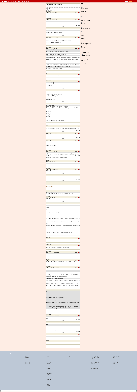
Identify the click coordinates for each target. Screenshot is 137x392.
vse (47, 5)
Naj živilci (48, 374)
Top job (48, 384)
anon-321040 (47, 18)
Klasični (48, 4)
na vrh (63, 26)
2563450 (47, 90)
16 (52, 10)
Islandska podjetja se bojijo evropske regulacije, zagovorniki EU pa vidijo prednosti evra (85, 60)
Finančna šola (48, 363)
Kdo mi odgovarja (54, 4)
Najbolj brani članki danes (84, 32)
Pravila (51, 3)
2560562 (56, 12)
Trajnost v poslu (49, 385)
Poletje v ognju (83, 23)
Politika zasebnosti (27, 362)
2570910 (47, 260)
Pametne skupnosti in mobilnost (51, 378)
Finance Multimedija (49, 362)
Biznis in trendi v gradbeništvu (94, 368)
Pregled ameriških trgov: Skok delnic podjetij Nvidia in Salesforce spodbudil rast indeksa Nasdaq (86, 29)
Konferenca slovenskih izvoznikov (95, 367)
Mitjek (54, 12)
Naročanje (26, 356)
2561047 (47, 48)
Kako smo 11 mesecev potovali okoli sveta (85, 17)
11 (49, 10)
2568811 (47, 169)
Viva (69, 356)
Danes (11, 1)
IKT (47, 367)
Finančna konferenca (93, 358)
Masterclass (27, 1)
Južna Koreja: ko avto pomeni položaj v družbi (86, 14)
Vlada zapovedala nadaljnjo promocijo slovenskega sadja (86, 63)
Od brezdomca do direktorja (84, 8)
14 (51, 10)
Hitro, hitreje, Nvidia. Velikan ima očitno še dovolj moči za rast (86, 11)
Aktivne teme (58, 4)
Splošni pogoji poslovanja (28, 363)
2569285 (47, 197)
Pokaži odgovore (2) (78, 130)
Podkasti (19, 1)
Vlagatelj (130, 1)
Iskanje (53, 3)
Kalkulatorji (23, 1)
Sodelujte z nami (27, 357)
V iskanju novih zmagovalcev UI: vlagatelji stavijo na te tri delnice (85, 52)
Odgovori (76, 12)
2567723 (56, 133)
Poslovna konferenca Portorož (94, 356)
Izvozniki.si (48, 368)
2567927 (47, 151)
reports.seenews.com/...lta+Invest (49, 186)
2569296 (57, 238)
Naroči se (126, 1)
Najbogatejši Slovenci (49, 373)
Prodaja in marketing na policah (95, 362)
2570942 (47, 315)
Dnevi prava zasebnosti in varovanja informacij (97, 369)
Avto (47, 357)
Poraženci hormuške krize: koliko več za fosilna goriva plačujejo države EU (86, 44)
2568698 (47, 161)
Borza (13, 1)
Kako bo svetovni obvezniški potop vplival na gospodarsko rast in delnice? (86, 20)
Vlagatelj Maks (49, 386)
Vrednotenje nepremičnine (116, 356)
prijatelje (49, 5)
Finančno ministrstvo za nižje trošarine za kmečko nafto (86, 47)
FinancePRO (114, 363)
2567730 (47, 133)
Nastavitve (50, 3)
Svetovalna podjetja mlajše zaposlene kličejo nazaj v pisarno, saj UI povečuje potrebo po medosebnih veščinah (86, 56)
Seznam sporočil (51, 4)
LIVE (8, 1)
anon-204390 (55, 315)
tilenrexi (47, 11)
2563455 (57, 140)
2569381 (47, 238)
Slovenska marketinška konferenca (95, 357)
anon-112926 (47, 244)
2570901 (47, 245)
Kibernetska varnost (49, 369)
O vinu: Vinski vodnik (115, 362)
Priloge (26, 358)
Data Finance (48, 358)
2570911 (47, 267)
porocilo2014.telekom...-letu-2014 (49, 327)
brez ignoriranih (51, 5)
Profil (48, 3)
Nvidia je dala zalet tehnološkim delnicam (85, 35)
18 (53, 10)
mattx (46, 125)
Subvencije (48, 380)
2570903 (47, 252)
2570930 (58, 315)
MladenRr (47, 237)
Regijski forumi (93, 363)
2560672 (47, 37)
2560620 (47, 19)
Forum (16, 1)
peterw (46, 73)
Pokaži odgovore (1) (78, 25)
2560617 (47, 12)
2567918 (47, 140)
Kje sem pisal (60, 4)
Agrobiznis (48, 356)
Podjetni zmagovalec (49, 379)
